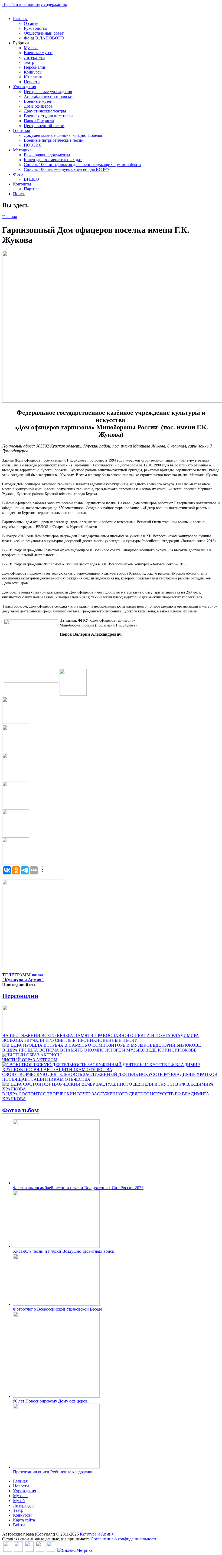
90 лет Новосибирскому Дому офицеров (50, 1401)
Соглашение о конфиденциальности (124, 1539)
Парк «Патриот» (39, 120)
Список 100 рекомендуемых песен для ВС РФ (66, 169)
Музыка (31, 47)
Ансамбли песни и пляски (48, 96)
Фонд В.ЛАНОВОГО (44, 38)
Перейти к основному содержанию (34, 4)
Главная (20, 18)
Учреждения (24, 86)
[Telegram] (50, 1550)
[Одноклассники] (29, 1550)
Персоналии (35, 67)
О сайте (31, 23)
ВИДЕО (31, 179)
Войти (19, 1525)
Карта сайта (24, 1520)
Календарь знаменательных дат (53, 159)
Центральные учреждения (48, 91)
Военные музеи (38, 52)
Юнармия (33, 77)
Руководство (35, 28)
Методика (22, 150)
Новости (32, 81)
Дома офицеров (38, 106)
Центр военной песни (44, 125)
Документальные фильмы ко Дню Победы (63, 135)
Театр (29, 62)
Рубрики (21, 43)
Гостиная (21, 130)
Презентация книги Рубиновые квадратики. (54, 1472)
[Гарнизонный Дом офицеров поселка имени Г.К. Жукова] (73, 694)
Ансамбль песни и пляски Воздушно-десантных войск (63, 1251)
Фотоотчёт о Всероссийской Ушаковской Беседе (57, 1309)
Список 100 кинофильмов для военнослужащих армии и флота (82, 164)
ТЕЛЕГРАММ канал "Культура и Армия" (23, 977)
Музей (19, 1500)
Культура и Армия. (97, 1534)
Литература (34, 57)
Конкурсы (33, 72)
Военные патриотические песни (54, 140)
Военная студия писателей (48, 116)
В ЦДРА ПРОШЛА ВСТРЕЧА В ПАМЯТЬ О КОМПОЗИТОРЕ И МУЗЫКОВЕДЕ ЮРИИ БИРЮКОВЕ (99, 1050)
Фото (18, 174)
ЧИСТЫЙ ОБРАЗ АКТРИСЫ (29, 1059)
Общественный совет (44, 33)
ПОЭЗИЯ (33, 145)
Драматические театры (45, 111)
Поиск (19, 193)
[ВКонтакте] (7, 1550)
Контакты (22, 184)
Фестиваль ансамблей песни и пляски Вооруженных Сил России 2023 (78, 1187)
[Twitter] (18, 1550)
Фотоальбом (20, 1110)
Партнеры (33, 189)
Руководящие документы (47, 154)
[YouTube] (40, 1550)
